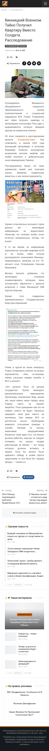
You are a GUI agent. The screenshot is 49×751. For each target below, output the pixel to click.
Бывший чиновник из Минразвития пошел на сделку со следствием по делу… (25, 536)
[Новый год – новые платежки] (11, 636)
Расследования (11, 46)
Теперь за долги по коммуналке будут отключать (27, 649)
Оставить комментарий (25, 513)
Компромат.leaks (26, 139)
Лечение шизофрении (24, 703)
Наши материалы (24, 615)
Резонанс (22, 46)
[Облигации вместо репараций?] (11, 664)
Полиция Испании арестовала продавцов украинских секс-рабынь (24, 622)
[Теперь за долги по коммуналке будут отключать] (11, 649)
